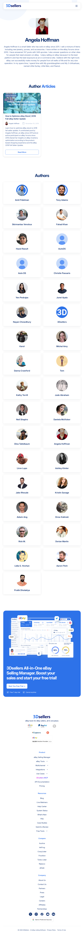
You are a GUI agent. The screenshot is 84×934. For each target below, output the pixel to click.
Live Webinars (42, 802)
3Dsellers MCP (42, 778)
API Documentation (42, 782)
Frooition (42, 856)
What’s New (42, 815)
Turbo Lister (42, 860)
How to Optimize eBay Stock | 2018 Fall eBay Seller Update (20, 117)
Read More (22, 152)
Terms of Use (61, 930)
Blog (42, 798)
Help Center (42, 806)
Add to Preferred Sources (43, 919)
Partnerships (42, 909)
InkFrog (42, 847)
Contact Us (42, 884)
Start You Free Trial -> (17, 686)
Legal (42, 897)
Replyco (42, 864)
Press (42, 892)
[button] (76, 6)
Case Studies (42, 823)
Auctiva (42, 843)
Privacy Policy (51, 930)
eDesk (42, 868)
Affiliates (42, 905)
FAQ (42, 819)
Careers (42, 901)
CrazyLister (42, 851)
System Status (42, 811)
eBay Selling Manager (42, 757)
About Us (42, 880)
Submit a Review (42, 827)
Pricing (42, 786)
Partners (42, 888)
